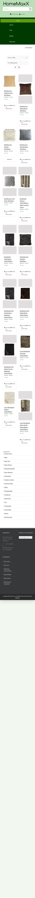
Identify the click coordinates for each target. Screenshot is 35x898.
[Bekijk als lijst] (19, 67)
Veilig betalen (7, 574)
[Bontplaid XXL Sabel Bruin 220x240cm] (25, 293)
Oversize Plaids (8, 483)
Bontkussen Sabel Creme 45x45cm (8, 93)
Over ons (6, 565)
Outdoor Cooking (9, 480)
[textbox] (25, 537)
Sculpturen (7, 495)
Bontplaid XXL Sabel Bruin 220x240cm (24, 313)
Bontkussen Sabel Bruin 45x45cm (24, 109)
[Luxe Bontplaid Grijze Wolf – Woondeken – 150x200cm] (25, 405)
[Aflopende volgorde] (27, 57)
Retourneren (7, 578)
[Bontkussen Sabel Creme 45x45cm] (10, 81)
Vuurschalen (7, 510)
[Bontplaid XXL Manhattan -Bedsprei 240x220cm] (10, 293)
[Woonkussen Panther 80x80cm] (25, 239)
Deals (5, 457)
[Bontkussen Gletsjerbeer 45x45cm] (25, 135)
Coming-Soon (8, 454)
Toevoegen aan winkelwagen (7, 107)
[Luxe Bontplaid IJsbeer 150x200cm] (10, 398)
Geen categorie (8, 472)
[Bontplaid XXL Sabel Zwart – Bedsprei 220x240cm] (10, 349)
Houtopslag (7, 476)
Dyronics (17, 598)
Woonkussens (8, 517)
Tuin (5, 502)
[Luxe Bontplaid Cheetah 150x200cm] (25, 342)
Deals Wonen (8, 465)
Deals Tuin (7, 461)
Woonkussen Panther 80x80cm (24, 259)
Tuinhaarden (7, 506)
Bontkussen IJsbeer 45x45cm (8, 147)
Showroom (7, 561)
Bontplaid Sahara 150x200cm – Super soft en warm (24, 203)
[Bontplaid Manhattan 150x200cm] (10, 239)
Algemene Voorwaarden (7, 570)
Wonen (6, 513)
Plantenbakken (8, 491)
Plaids (6, 487)
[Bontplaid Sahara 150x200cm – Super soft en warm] (25, 181)
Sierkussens (7, 498)
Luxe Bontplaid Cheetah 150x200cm (25, 353)
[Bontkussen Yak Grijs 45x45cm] (10, 181)
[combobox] (25, 537)
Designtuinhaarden (9, 468)
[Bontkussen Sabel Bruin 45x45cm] (25, 89)
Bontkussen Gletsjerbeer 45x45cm (24, 147)
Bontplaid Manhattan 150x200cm (8, 259)
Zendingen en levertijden (7, 583)
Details (13, 105)
